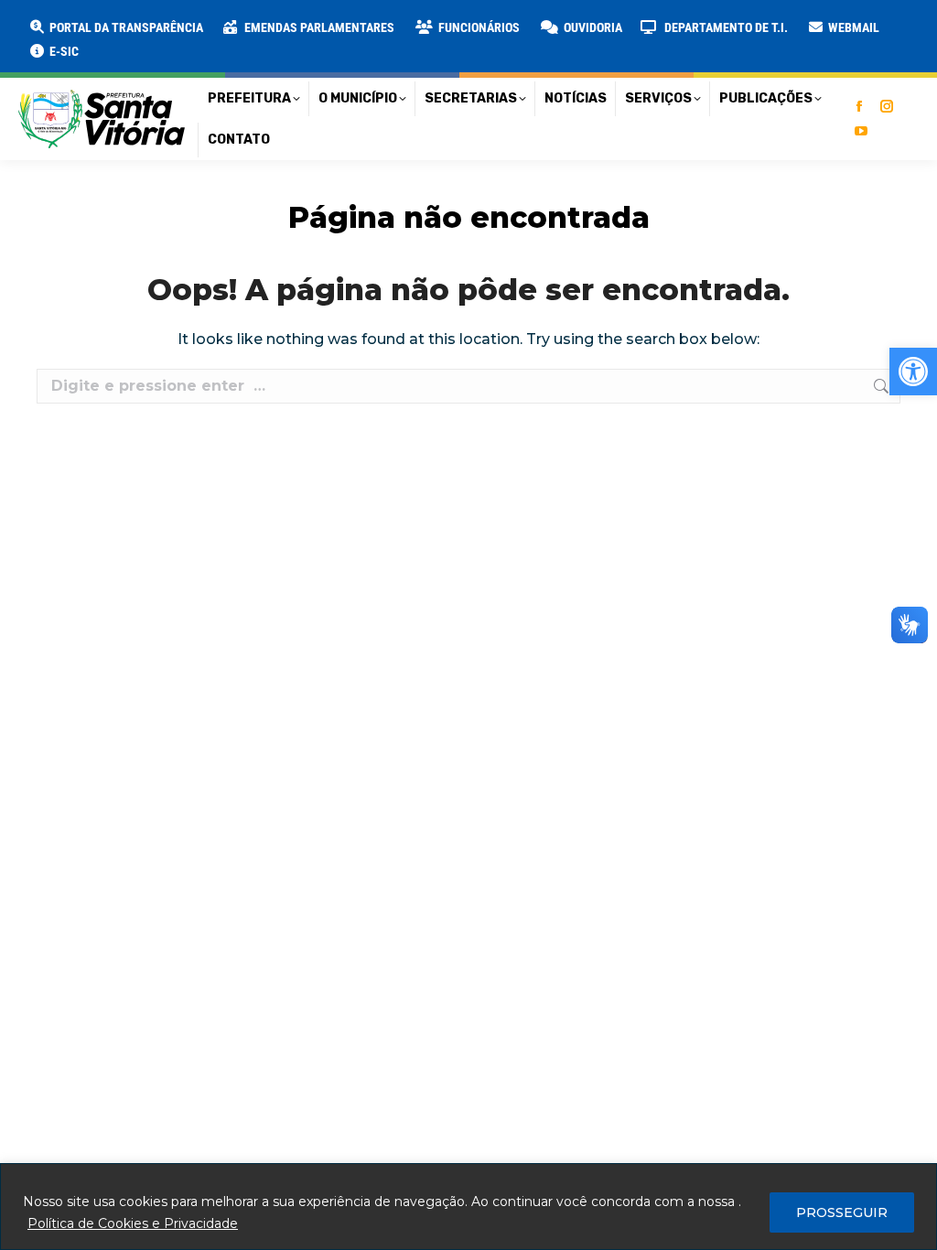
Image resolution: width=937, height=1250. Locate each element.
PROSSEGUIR (842, 1212)
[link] (913, 371)
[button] (294, 27)
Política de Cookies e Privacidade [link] (132, 1223)
